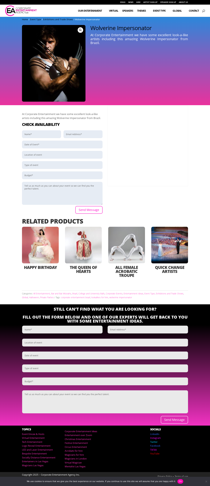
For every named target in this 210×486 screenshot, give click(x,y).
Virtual (113, 11)
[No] (206, 481)
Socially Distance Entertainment (38, 457)
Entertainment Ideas (133, 293)
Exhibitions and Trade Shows (58, 19)
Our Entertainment (90, 11)
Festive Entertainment (76, 442)
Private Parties (47, 297)
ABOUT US (183, 2)
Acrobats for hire (74, 450)
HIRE (138, 2)
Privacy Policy (165, 476)
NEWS (130, 2)
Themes (141, 11)
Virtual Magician (73, 462)
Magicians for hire (74, 454)
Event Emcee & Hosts (33, 434)
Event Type (159, 11)
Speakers (127, 11)
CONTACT (194, 11)
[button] (80, 30)
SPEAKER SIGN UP (168, 2)
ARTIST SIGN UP (150, 2)
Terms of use (181, 476)
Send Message (89, 210)
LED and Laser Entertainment (37, 449)
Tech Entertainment (32, 441)
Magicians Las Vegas (33, 465)
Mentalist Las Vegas (75, 466)
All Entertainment (41, 293)
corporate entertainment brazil (75, 297)
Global (177, 11)
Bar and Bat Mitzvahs (61, 293)
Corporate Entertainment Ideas (81, 431)
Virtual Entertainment (33, 437)
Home (25, 19)
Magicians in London (76, 458)
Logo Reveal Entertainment (36, 445)
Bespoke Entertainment (34, 453)
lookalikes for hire (99, 297)
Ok (180, 481)
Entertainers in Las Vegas (35, 461)
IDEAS (122, 2)
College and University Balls (91, 293)
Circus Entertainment (76, 446)
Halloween (34, 297)
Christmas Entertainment (78, 439)
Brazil (74, 293)
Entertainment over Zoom (78, 435)
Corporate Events (114, 293)
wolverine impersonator (120, 297)
